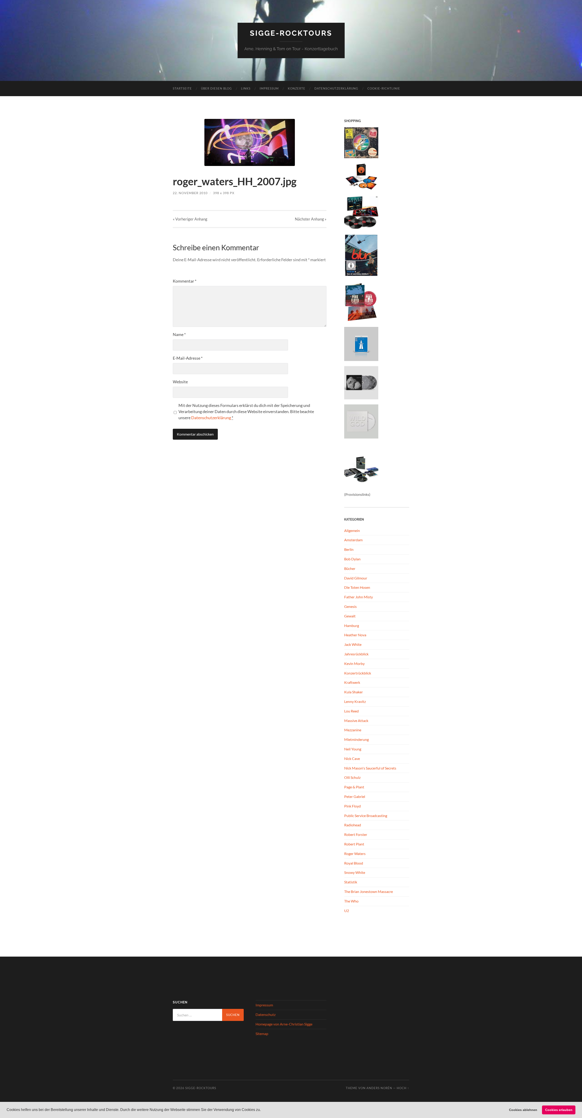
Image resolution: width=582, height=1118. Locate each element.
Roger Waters (355, 853)
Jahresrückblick (356, 654)
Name (179, 334)
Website (180, 381)
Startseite (182, 88)
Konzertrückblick (357, 673)
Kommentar (184, 280)
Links (246, 88)
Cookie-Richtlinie (383, 88)
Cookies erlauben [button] (558, 1110)
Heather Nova (355, 635)
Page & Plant (354, 787)
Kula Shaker (353, 692)
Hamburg (351, 625)
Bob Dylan (352, 559)
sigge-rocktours (291, 33)
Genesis (350, 606)
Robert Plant (354, 844)
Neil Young (352, 749)
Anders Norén (379, 1088)
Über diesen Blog (216, 88)
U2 (346, 910)
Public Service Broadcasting (365, 815)
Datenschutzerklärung (336, 88)
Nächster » (310, 219)
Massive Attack (356, 720)
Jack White (352, 644)
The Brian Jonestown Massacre (368, 891)
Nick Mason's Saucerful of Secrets (370, 768)
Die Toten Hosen (357, 587)
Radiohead (352, 825)
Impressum (269, 88)
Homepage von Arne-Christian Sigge (284, 1024)
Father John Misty (358, 597)
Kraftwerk (352, 682)
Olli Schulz (352, 777)
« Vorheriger (190, 219)
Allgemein (352, 530)
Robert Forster (355, 834)
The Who (351, 901)
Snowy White (354, 872)
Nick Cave (352, 758)
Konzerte (296, 88)
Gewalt (350, 616)
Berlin (349, 549)
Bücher (349, 568)
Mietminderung (356, 739)
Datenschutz (266, 1014)
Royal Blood (353, 863)
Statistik (350, 882)
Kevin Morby (354, 663)
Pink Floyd (352, 806)
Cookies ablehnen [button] (523, 1110)
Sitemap (262, 1033)
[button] (262, 1110)
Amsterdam (353, 540)
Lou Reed (351, 711)
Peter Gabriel (354, 796)
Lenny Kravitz (355, 701)
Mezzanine (352, 730)
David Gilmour (355, 578)
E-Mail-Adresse (188, 358)
